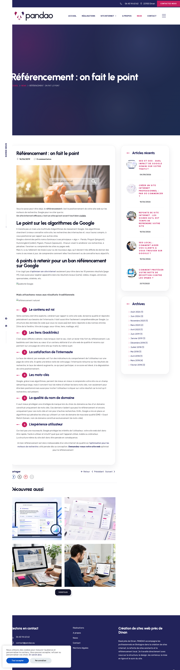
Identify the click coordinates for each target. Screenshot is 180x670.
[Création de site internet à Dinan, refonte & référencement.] (33, 16)
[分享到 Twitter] (19, 477)
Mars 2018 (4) (137, 360)
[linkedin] (6, 326)
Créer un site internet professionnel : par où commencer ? (151, 190)
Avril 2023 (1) (137, 329)
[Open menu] (164, 16)
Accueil (72, 16)
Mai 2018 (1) (136, 351)
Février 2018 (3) (138, 365)
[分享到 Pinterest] (25, 477)
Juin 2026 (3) (137, 316)
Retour (86, 471)
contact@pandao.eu (25, 643)
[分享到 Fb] (13, 477)
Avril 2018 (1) (136, 356)
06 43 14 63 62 (131, 3)
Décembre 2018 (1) (139, 343)
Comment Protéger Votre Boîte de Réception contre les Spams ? (151, 274)
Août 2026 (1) (137, 312)
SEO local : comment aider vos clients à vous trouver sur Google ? (150, 248)
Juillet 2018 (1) (137, 347)
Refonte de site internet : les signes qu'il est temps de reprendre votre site (149, 219)
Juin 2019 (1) (136, 334)
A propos (127, 16)
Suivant (109, 471)
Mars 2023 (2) (137, 325)
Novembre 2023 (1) (139, 321)
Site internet (107, 16)
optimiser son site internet (43, 271)
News (139, 16)
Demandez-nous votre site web (84, 446)
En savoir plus (35, 655)
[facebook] (6, 318)
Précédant (99, 471)
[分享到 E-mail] (31, 477)
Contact (151, 16)
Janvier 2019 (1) (138, 338)
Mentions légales (80, 648)
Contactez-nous (168, 4)
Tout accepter (18, 660)
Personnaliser (40, 660)
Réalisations (88, 16)
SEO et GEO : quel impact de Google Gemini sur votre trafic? (150, 165)
